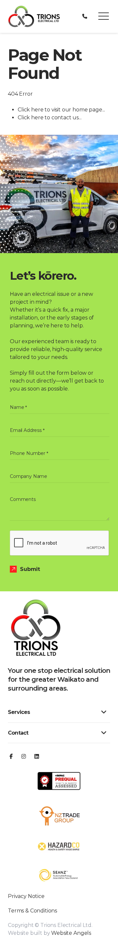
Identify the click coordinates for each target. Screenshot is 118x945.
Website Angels (71, 933)
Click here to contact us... (50, 117)
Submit (30, 569)
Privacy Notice (26, 896)
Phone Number (29, 453)
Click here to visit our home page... (61, 109)
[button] (103, 16)
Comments (23, 499)
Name (18, 407)
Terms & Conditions (32, 911)
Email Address (27, 430)
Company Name (28, 476)
